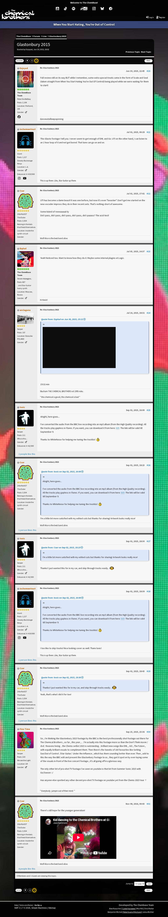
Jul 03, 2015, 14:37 (138, 251)
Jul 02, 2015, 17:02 (138, 193)
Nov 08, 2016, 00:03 (138, 803)
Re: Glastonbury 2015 (49, 68)
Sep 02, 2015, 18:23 (138, 465)
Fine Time (25, 729)
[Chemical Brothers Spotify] (73, 8)
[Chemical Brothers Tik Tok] (65, 8)
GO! (117, 428)
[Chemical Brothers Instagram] (94, 8)
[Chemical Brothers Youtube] (57, 8)
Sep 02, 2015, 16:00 (138, 410)
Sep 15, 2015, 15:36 (138, 732)
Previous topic (133, 52)
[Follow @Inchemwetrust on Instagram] (19, 178)
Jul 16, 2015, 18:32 (138, 313)
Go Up (18, 890)
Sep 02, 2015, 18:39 (138, 591)
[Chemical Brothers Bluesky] (102, 8)
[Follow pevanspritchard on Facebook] (19, 117)
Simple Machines (39, 908)
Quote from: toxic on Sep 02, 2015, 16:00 (61, 471)
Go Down (19, 61)
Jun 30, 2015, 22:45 (138, 71)
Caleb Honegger (128, 908)
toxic (22, 407)
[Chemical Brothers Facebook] (110, 8)
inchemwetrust (28, 129)
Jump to (129, 883)
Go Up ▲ (38, 905)
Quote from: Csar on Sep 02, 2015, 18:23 (60, 547)
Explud (23, 248)
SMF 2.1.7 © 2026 (22, 908)
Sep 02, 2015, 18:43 (138, 671)
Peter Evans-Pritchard (132, 912)
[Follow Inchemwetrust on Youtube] (25, 178)
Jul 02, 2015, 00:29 (138, 132)
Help (16, 905)
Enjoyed (24, 68)
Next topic (146, 52)
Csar (22, 190)
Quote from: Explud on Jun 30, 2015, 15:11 (62, 319)
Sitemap (52, 908)
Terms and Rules (25, 905)
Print (148, 61)
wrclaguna (25, 310)
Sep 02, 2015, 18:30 (138, 541)
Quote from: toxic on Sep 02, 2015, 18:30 (61, 677)
